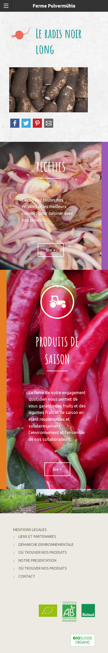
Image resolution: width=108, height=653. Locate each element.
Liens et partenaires (37, 536)
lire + (50, 250)
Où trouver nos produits (42, 552)
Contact (26, 576)
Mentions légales (30, 530)
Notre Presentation (37, 560)
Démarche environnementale (46, 544)
